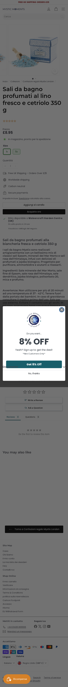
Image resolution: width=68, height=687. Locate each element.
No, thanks (34, 373)
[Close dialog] (61, 309)
